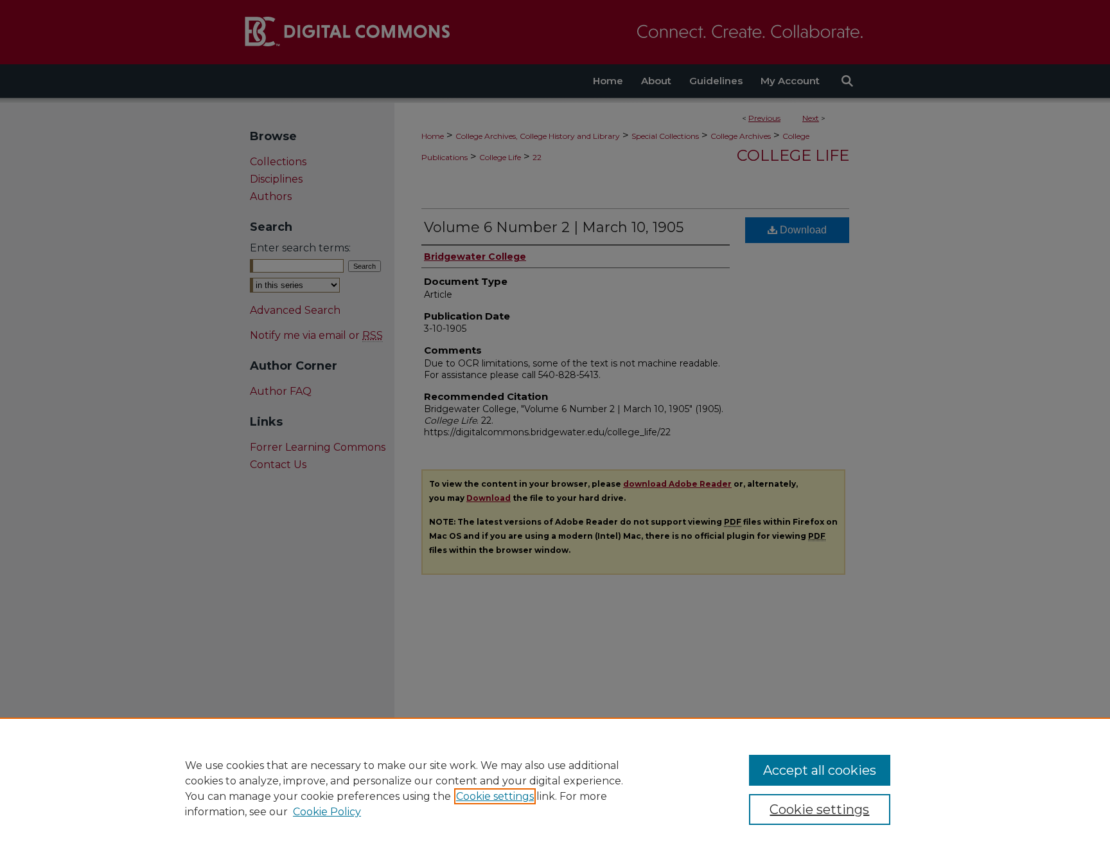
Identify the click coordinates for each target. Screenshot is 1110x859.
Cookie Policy (327, 812)
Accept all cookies (819, 770)
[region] (555, 788)
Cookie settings (495, 796)
